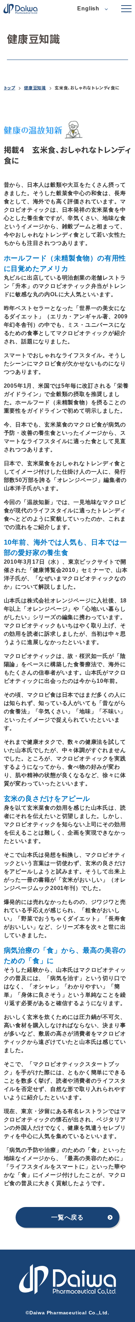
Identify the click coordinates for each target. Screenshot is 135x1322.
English (88, 8)
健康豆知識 (35, 88)
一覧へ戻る (67, 1217)
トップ (9, 88)
